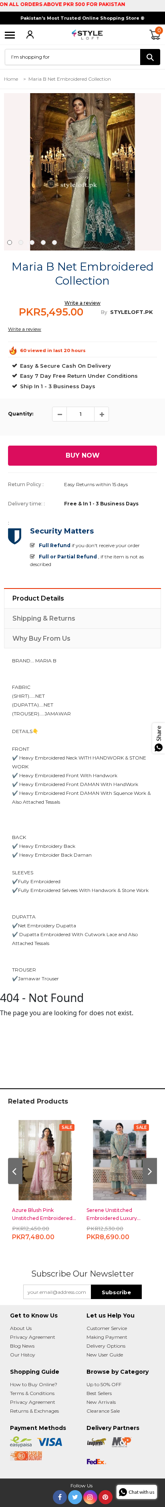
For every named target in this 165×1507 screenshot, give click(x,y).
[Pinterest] (106, 1496)
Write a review (82, 303)
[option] (82, 171)
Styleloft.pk (131, 312)
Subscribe (116, 1292)
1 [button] (9, 242)
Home (11, 79)
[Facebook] (60, 1496)
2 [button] (20, 242)
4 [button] (43, 242)
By (104, 312)
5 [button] (54, 242)
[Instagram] (90, 1496)
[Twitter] (75, 1496)
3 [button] (32, 242)
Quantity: (20, 414)
